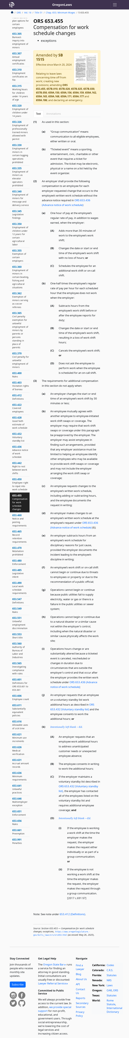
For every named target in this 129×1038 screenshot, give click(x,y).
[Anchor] (71, 121)
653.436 (20, 451)
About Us (81, 979)
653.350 (20, 234)
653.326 (20, 130)
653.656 (17, 822)
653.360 (20, 277)
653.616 (20, 725)
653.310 (19, 74)
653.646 (20, 802)
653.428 (19, 422)
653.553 (17, 636)
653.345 (18, 214)
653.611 (19, 710)
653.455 (19, 502)
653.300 (20, 20)
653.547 (18, 600)
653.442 (19, 468)
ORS (19, 12)
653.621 (19, 738)
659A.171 (66, 96)
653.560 (18, 650)
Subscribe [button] (18, 984)
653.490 (19, 588)
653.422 (18, 408)
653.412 (18, 397)
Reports (80, 998)
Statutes (112, 975)
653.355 (19, 255)
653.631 (20, 763)
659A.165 (41, 96)
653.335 (20, 177)
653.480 (19, 562)
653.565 (19, 668)
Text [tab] (38, 113)
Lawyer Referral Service (52, 983)
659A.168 (53, 96)
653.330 (20, 153)
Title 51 (38, 12)
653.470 (18, 551)
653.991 (17, 841)
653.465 (19, 536)
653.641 (17, 789)
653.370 (20, 360)
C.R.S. (110, 970)
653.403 (20, 386)
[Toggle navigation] (114, 5)
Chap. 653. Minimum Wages (60, 12)
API (78, 984)
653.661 (18, 831)
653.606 (20, 697)
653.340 (20, 198)
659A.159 (78, 92)
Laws (110, 985)
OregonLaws (62, 5)
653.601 (20, 684)
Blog (78, 974)
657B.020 (64, 89)
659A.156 (66, 92)
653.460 (19, 520)
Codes (110, 965)
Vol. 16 (27, 12)
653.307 (18, 58)
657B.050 (41, 92)
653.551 (19, 623)
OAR (109, 990)
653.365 (20, 330)
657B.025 (76, 89)
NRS (109, 980)
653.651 (19, 813)
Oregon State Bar (53, 964)
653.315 (20, 92)
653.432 (18, 437)
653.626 (18, 750)
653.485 (18, 573)
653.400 (17, 374)
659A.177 (78, 96)
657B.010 (52, 89)
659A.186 (41, 100)
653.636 (19, 776)
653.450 (20, 484)
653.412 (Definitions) (72, 914)
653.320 (20, 110)
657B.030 (88, 89)
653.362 (20, 300)
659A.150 (53, 92)
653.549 (17, 610)
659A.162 (90, 92)
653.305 (20, 40)
